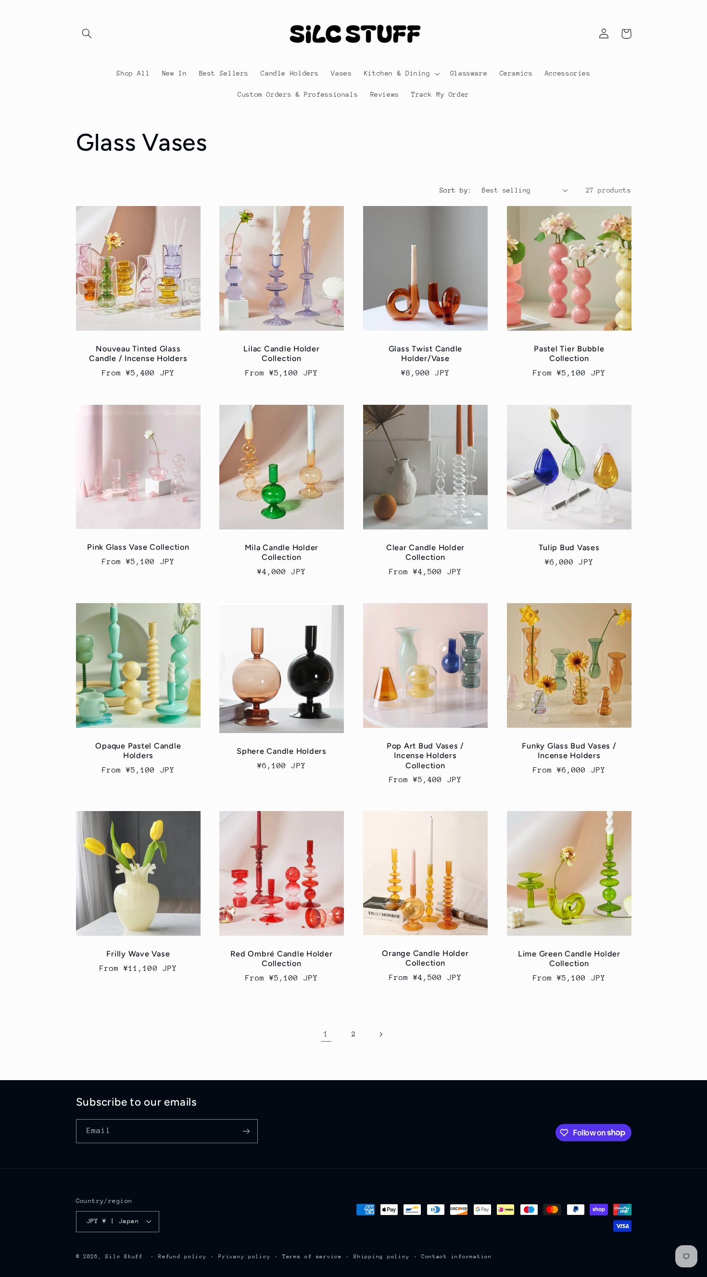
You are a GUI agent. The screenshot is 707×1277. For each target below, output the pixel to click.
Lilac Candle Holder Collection (282, 353)
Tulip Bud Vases (569, 547)
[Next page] (381, 1034)
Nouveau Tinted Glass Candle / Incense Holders (138, 353)
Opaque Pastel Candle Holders (138, 750)
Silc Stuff (123, 1256)
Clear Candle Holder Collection (425, 552)
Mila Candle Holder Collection (282, 552)
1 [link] (326, 1034)
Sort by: (456, 190)
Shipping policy (381, 1256)
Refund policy (182, 1256)
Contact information (456, 1256)
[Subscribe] (246, 1131)
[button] (87, 34)
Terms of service (312, 1256)
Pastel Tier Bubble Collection (569, 353)
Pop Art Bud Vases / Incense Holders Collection (425, 755)
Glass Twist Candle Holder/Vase (426, 353)
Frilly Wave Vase (138, 953)
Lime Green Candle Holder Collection (569, 958)
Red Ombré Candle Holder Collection (282, 958)
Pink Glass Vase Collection (138, 547)
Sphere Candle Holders (282, 751)
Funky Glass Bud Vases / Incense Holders (569, 750)
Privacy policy (244, 1256)
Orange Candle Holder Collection (425, 958)
